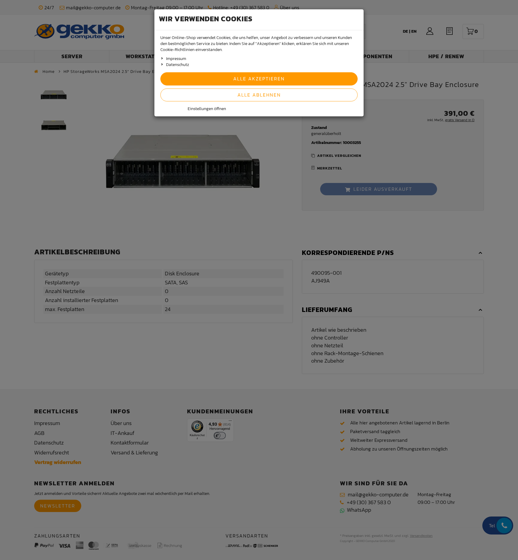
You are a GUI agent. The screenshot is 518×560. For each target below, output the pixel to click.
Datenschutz (177, 64)
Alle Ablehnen (259, 94)
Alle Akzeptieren (259, 78)
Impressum (176, 58)
